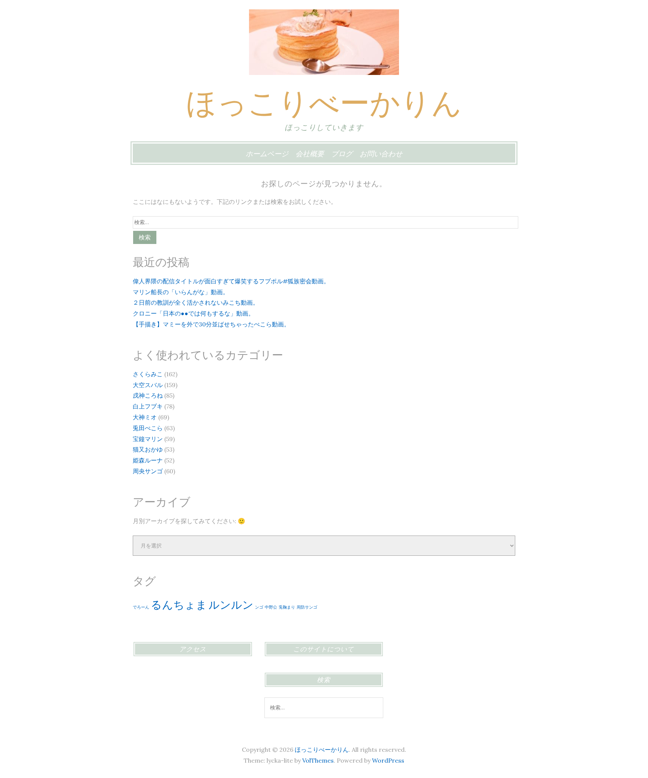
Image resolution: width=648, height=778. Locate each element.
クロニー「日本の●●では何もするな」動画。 (193, 313)
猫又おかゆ (148, 449)
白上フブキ (148, 406)
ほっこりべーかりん (324, 103)
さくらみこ (148, 374)
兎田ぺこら (148, 428)
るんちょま (179, 604)
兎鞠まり (287, 607)
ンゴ (259, 607)
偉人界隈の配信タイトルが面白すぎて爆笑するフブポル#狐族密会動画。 (231, 281)
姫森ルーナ (148, 460)
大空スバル (148, 385)
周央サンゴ (148, 471)
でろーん (141, 607)
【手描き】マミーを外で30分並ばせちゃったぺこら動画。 (211, 324)
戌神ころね (148, 395)
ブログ (341, 153)
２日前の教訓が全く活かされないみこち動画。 (196, 302)
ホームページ (267, 153)
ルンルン (231, 604)
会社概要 (310, 153)
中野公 (271, 607)
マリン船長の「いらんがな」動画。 (181, 292)
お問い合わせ (381, 153)
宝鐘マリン (148, 439)
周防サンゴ (307, 607)
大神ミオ (145, 417)
